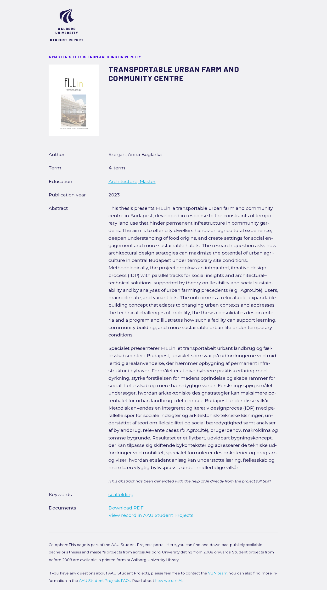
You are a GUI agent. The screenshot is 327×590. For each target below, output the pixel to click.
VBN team (217, 573)
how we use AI (168, 580)
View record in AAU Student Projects (150, 515)
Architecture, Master (132, 181)
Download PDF (126, 508)
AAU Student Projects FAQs (104, 580)
